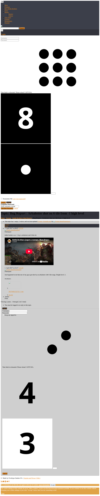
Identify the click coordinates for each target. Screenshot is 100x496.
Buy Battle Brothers (11, 9)
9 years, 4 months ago (44, 221)
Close (2, 493)
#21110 (21, 228)
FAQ (6, 10)
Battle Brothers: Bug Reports (22, 218)
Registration (8, 21)
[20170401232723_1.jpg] (15, 288)
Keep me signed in (10, 315)
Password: (5, 313)
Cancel (16, 208)
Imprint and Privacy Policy (32, 478)
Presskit (7, 23)
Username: (5, 311)
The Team (8, 17)
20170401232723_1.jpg (16, 291)
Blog (6, 5)
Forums (7, 19)
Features (7, 7)
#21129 (21, 268)
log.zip (11, 295)
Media (7, 12)
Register (8, 202)
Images (11, 14)
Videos (11, 16)
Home (3, 218)
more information (44, 485)
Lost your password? (19, 199)
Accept (53, 485)
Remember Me (7, 199)
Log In (5, 473)
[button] (1, 26)
